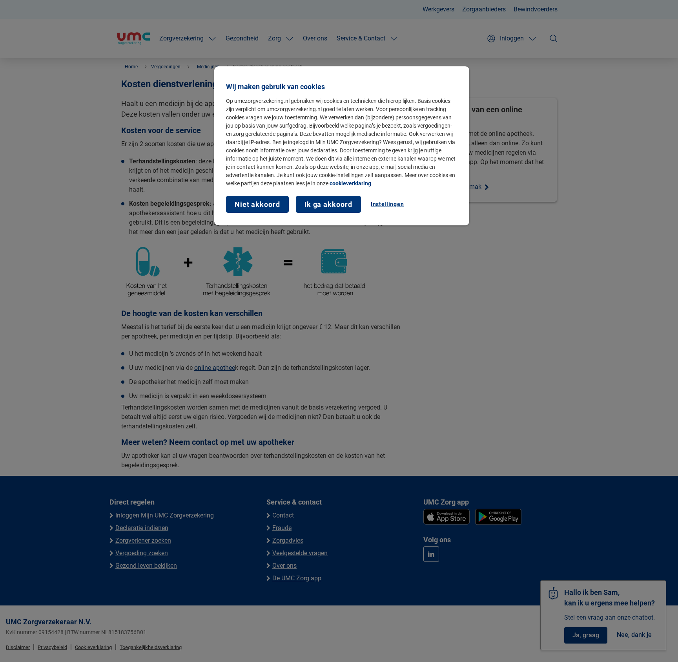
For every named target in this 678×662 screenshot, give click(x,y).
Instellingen (387, 204)
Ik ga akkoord (328, 204)
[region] (341, 145)
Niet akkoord (257, 204)
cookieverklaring (350, 183)
